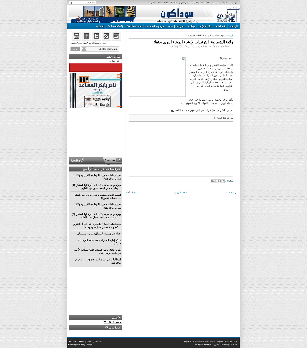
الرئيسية (233, 2)
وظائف (191, 26)
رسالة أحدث (230, 192)
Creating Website (200, 341)
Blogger (89, 344)
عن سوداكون (185, 2)
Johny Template (216, 341)
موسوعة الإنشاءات (155, 26)
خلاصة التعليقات (201, 2)
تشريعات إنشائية (176, 26)
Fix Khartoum (134, 26)
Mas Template (231, 341)
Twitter (173, 2)
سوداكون (217, 344)
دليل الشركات (205, 26)
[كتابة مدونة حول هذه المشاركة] (219, 181)
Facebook (163, 2)
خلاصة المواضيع (219, 2)
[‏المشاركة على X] (216, 181)
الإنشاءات (221, 26)
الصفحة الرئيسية (180, 192)
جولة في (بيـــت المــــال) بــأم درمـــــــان (99, 233)
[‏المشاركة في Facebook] (212, 181)
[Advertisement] (155, 150)
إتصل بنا (152, 2)
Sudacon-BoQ (115, 26)
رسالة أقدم (131, 192)
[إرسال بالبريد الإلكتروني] (223, 181)
